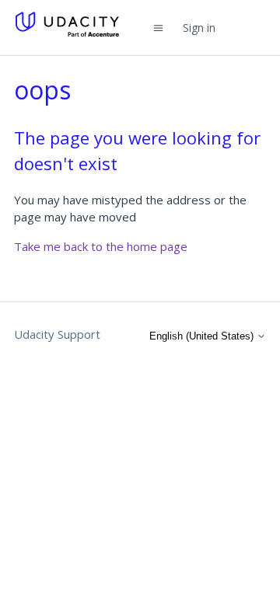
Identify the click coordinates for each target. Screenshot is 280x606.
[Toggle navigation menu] (158, 27)
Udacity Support (57, 334)
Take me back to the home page (100, 246)
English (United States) (203, 336)
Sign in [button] (199, 27)
